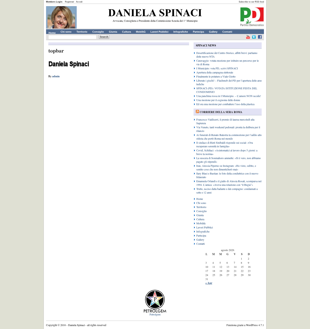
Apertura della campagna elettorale (214, 72)
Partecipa (198, 31)
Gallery (213, 31)
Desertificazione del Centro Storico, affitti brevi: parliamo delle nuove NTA (226, 54)
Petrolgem (155, 314)
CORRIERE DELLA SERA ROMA (221, 112)
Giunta (113, 31)
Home (52, 32)
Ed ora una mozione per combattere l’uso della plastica (225, 104)
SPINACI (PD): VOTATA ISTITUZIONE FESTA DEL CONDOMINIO (226, 90)
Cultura (126, 31)
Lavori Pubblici (159, 31)
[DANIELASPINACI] (155, 13)
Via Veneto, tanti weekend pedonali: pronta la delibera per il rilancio (228, 129)
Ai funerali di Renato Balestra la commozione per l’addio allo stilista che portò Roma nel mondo (229, 136)
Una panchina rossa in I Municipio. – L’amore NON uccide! (228, 96)
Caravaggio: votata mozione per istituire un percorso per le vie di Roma (227, 62)
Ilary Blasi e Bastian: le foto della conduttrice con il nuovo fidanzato (227, 175)
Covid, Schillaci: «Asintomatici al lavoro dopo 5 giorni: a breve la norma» (226, 152)
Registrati (69, 2)
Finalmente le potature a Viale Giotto (216, 76)
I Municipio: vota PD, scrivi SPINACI (217, 68)
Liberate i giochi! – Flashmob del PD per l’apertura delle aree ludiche (229, 82)
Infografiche (180, 31)
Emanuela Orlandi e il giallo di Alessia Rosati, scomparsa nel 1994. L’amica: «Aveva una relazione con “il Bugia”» (228, 182)
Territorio (81, 31)
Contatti (227, 31)
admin (56, 76)
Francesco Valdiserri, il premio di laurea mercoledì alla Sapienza (225, 121)
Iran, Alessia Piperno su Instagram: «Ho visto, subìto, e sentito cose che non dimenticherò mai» (226, 167)
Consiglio (98, 31)
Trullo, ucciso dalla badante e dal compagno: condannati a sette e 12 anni (227, 190)
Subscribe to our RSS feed (251, 2)
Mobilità (140, 31)
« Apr (208, 283)
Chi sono (66, 31)
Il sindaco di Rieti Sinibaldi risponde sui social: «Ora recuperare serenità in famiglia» (224, 144)
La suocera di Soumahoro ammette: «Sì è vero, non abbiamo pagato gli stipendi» (228, 159)
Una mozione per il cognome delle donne (218, 100)
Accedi (79, 2)
